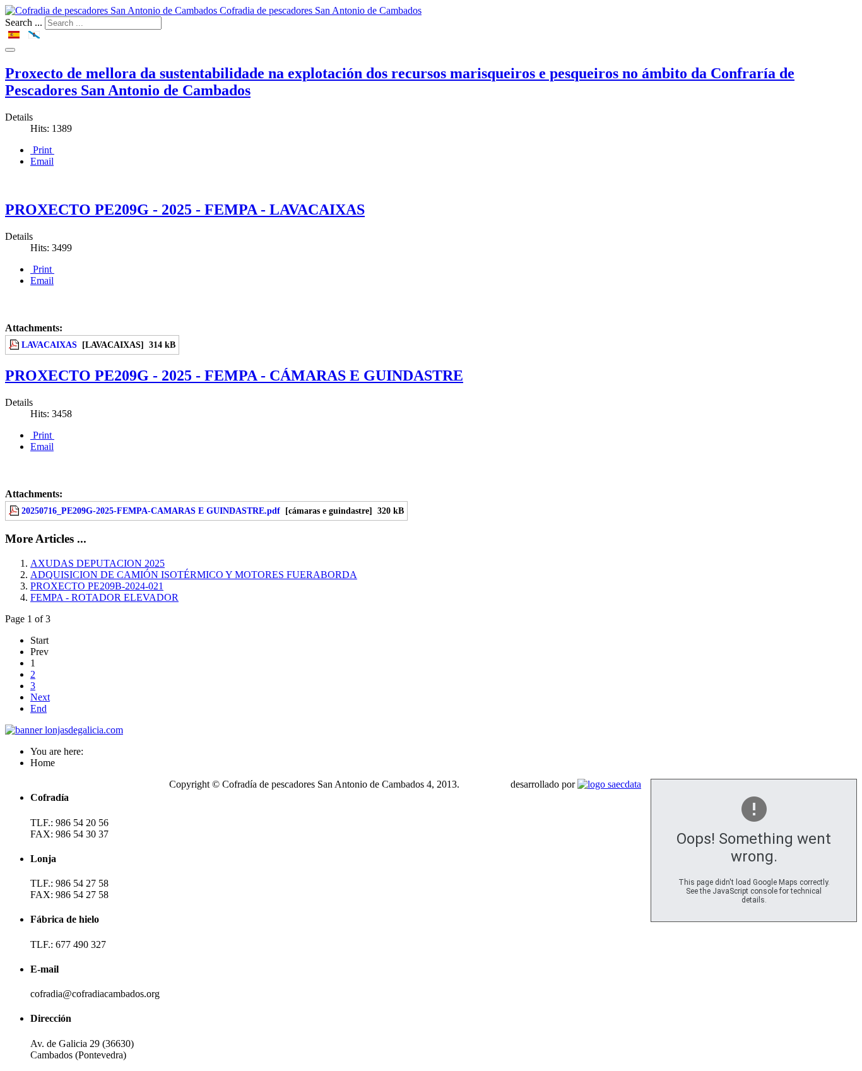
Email (42, 161)
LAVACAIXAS (49, 345)
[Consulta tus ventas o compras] (64, 730)
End (38, 708)
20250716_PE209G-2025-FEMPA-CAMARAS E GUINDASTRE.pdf (150, 511)
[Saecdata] (609, 784)
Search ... (23, 22)
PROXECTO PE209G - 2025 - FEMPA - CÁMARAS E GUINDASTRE (234, 375)
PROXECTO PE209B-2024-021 (96, 586)
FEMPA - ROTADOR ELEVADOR (104, 597)
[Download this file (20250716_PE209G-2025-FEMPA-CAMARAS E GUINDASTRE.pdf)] (15, 511)
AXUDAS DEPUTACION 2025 (97, 563)
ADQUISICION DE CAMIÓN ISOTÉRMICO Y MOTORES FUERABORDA (193, 574)
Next (40, 697)
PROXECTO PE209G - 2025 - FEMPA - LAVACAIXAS (185, 209)
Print (42, 150)
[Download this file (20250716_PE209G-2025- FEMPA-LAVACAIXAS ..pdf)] (15, 345)
